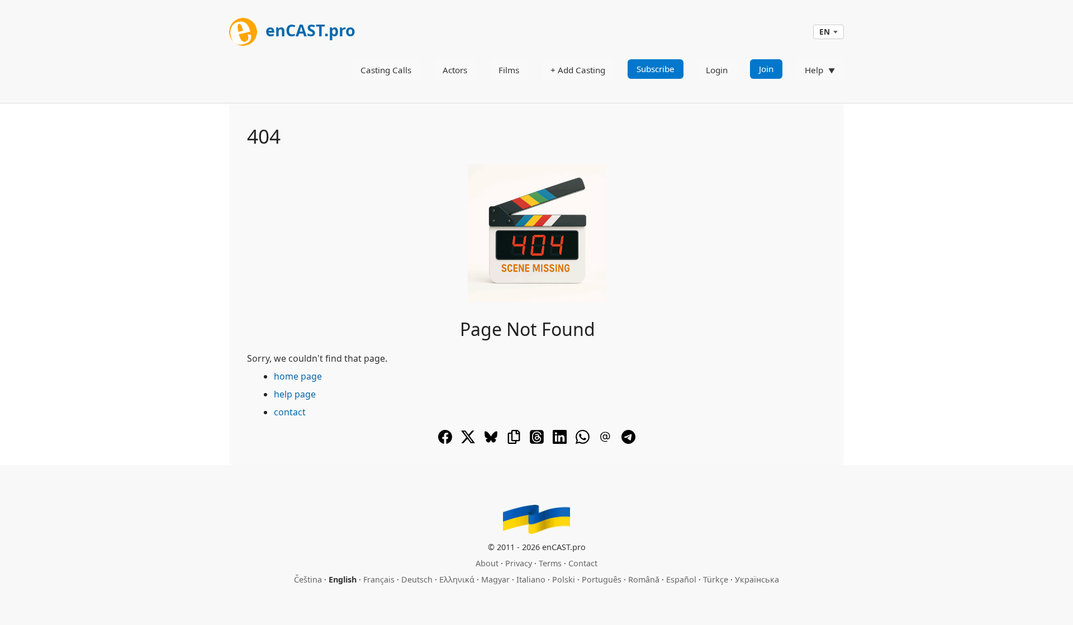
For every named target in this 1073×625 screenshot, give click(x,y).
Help (814, 69)
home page (298, 376)
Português (601, 579)
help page (295, 394)
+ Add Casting (577, 69)
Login (717, 69)
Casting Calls (385, 69)
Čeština (308, 579)
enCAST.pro (308, 30)
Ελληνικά (456, 579)
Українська (757, 579)
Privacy (518, 563)
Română (643, 579)
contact (290, 412)
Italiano (530, 579)
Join (766, 68)
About (487, 563)
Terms (550, 563)
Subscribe (656, 68)
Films (508, 69)
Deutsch (417, 579)
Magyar (495, 579)
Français (379, 579)
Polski (563, 579)
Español (681, 579)
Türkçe (715, 579)
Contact (582, 563)
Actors (455, 69)
